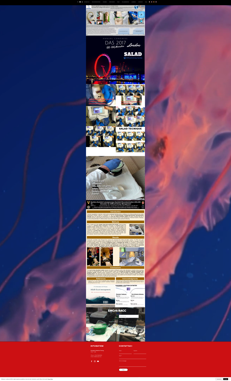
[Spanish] (154, 2)
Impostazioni (219, 379)
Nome (120, 350)
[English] (151, 2)
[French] (156, 2)
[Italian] (149, 2)
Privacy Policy (50, 379)
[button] (105, 2)
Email (120, 355)
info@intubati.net (97, 356)
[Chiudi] (229, 379)
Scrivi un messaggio (122, 360)
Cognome (135, 350)
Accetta (225, 379)
